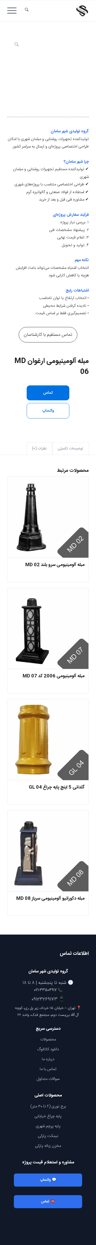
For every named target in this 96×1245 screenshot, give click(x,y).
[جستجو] (26, 11)
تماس (48, 392)
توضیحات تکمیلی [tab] (70, 448)
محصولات (48, 1039)
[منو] (13, 11)
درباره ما (48, 1059)
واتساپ (48, 410)
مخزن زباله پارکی (48, 1146)
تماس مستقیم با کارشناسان (48, 334)
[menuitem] (26, 11)
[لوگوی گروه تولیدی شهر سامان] (56, 11)
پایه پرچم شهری (48, 1126)
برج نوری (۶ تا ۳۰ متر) (48, 1106)
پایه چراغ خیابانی (48, 1116)
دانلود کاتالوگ (48, 1049)
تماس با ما (48, 1069)
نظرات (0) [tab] (39, 448)
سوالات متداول (48, 1079)
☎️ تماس (48, 1201)
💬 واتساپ (48, 1180)
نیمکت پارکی (48, 1136)
